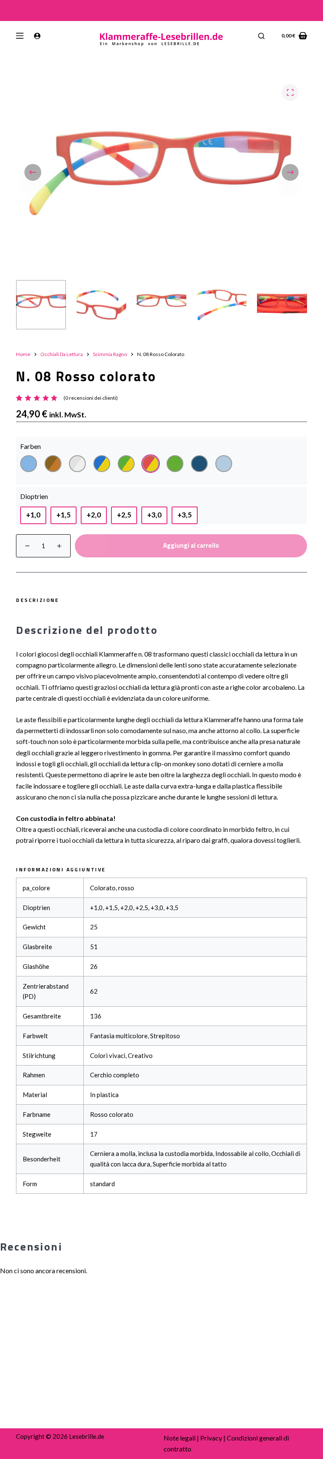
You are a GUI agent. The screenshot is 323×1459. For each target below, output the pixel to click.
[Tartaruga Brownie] (53, 463)
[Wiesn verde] (175, 463)
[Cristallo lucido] (77, 463)
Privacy (211, 1438)
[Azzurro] (28, 463)
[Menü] (20, 36)
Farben (30, 446)
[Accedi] (37, 36)
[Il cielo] (223, 463)
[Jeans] (199, 463)
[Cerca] (261, 36)
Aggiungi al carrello (191, 545)
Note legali (180, 1438)
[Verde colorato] (126, 463)
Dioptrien (34, 496)
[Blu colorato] (101, 463)
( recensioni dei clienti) (91, 398)
